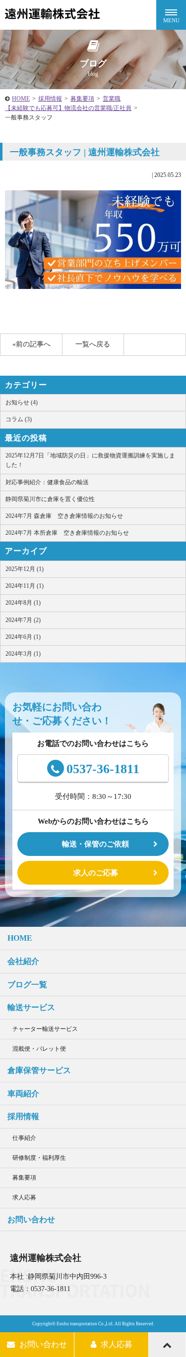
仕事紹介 (24, 1137)
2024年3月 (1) (23, 653)
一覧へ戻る (92, 344)
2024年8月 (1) (23, 602)
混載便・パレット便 (39, 1048)
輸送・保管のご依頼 (95, 844)
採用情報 (50, 98)
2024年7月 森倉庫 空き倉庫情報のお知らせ (64, 515)
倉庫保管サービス (39, 1070)
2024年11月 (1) (24, 585)
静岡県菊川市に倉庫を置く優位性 (50, 499)
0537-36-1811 (102, 769)
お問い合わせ (31, 1219)
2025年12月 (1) (24, 568)
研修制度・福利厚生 (39, 1157)
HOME (21, 98)
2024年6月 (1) (23, 636)
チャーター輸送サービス (45, 1028)
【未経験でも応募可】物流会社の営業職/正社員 (68, 108)
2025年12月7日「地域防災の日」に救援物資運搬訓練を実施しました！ (90, 460)
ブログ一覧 (27, 984)
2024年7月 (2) (23, 620)
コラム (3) (18, 419)
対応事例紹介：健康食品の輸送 (47, 482)
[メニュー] (171, 15)
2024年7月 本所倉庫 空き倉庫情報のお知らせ (67, 532)
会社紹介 (23, 961)
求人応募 (24, 1197)
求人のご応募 (95, 873)
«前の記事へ (31, 344)
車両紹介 (23, 1093)
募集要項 (82, 98)
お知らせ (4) (21, 402)
